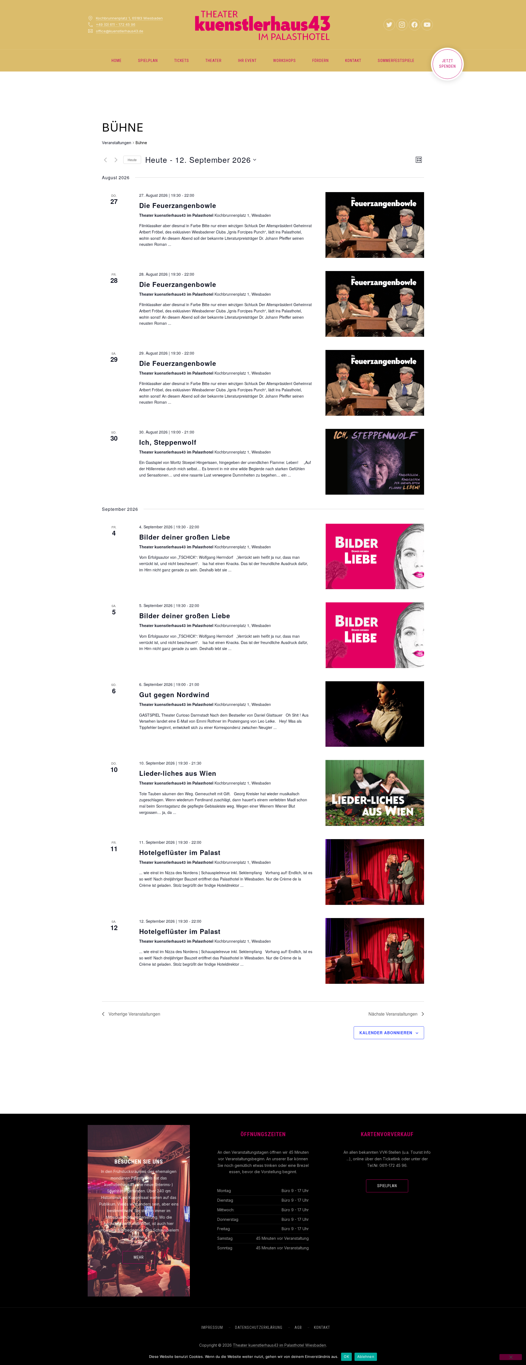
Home (117, 60)
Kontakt (353, 60)
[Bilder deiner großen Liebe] (374, 556)
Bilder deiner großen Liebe (184, 537)
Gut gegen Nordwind (174, 694)
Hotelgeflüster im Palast (180, 852)
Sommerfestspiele (396, 60)
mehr (139, 1257)
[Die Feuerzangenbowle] (374, 225)
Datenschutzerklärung (258, 1327)
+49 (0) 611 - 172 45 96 (115, 24)
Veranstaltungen (116, 142)
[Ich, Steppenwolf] (374, 462)
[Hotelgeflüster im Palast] (374, 872)
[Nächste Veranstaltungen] (116, 159)
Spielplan (148, 60)
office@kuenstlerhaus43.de (119, 31)
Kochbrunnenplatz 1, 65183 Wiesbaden (129, 18)
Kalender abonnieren (385, 1032)
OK (346, 1356)
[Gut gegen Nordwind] (374, 714)
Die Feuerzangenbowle (177, 205)
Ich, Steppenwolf (167, 442)
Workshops (284, 60)
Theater (213, 60)
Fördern (320, 60)
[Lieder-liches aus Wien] (374, 793)
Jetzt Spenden (447, 64)
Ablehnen (365, 1356)
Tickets (181, 60)
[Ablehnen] (510, 1357)
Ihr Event (247, 60)
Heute (132, 159)
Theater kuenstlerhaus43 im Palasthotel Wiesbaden (279, 1345)
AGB (298, 1327)
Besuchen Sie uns (139, 1161)
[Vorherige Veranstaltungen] (105, 159)
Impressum (212, 1327)
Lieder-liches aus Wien (177, 773)
